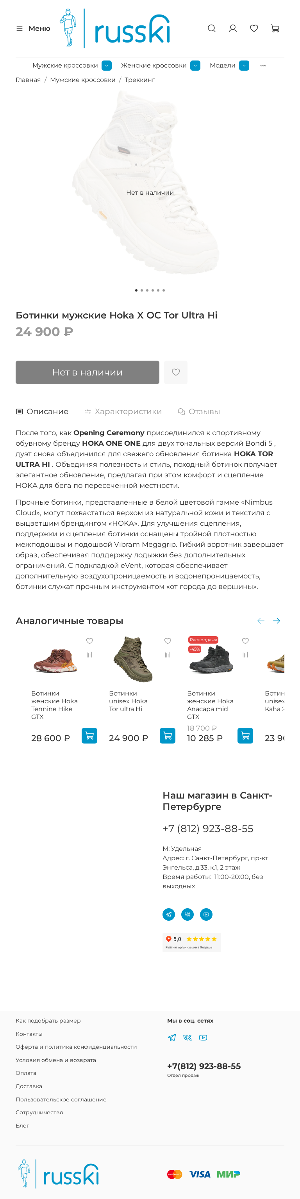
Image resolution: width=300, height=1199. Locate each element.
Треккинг (140, 80)
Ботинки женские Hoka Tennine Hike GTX (54, 705)
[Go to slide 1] (136, 290)
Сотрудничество (39, 1112)
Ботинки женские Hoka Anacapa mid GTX (210, 705)
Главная (28, 80)
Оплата (26, 1072)
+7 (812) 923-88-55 (208, 828)
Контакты (29, 1033)
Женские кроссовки (154, 65)
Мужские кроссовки (65, 65)
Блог (22, 1125)
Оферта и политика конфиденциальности (76, 1046)
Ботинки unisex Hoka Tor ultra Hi (128, 701)
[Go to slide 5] (158, 290)
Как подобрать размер (48, 1020)
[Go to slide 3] (147, 290)
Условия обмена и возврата (56, 1060)
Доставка (29, 1086)
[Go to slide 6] (163, 290)
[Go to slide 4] (153, 290)
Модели (223, 65)
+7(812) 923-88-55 (204, 1066)
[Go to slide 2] (142, 290)
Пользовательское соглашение (61, 1099)
